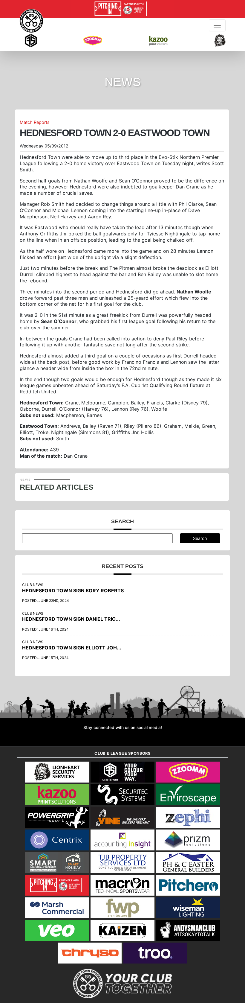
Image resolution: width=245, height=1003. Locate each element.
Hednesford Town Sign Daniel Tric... (71, 619)
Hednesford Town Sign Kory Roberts (73, 590)
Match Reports (35, 122)
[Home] (31, 20)
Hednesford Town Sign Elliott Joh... (71, 648)
